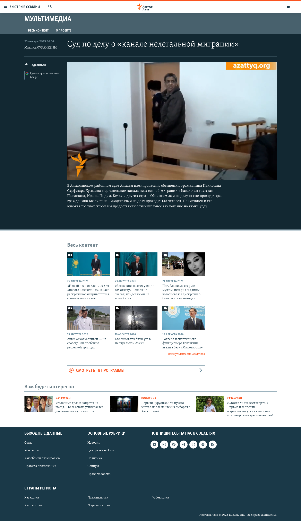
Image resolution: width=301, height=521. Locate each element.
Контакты (31, 450)
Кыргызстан (33, 505)
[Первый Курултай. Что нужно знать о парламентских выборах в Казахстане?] (124, 404)
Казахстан (62, 398)
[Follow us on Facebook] (174, 445)
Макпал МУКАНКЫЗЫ (40, 47)
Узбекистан (160, 497)
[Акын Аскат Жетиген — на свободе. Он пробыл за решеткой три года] (88, 318)
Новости (93, 443)
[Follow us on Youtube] (154, 445)
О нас (28, 443)
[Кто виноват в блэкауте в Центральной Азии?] (136, 318)
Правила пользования (40, 466)
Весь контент (38, 30)
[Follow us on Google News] (203, 445)
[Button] (35, 66)
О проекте (63, 30)
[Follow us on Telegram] (183, 445)
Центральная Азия (100, 450)
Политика (148, 398)
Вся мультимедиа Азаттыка (186, 354)
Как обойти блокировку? (42, 458)
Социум (93, 466)
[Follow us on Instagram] (164, 445)
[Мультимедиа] (288, 7)
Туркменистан (99, 505)
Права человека (99, 474)
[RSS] (212, 445)
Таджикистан (98, 497)
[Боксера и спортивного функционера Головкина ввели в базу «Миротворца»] (183, 318)
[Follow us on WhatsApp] (193, 445)
